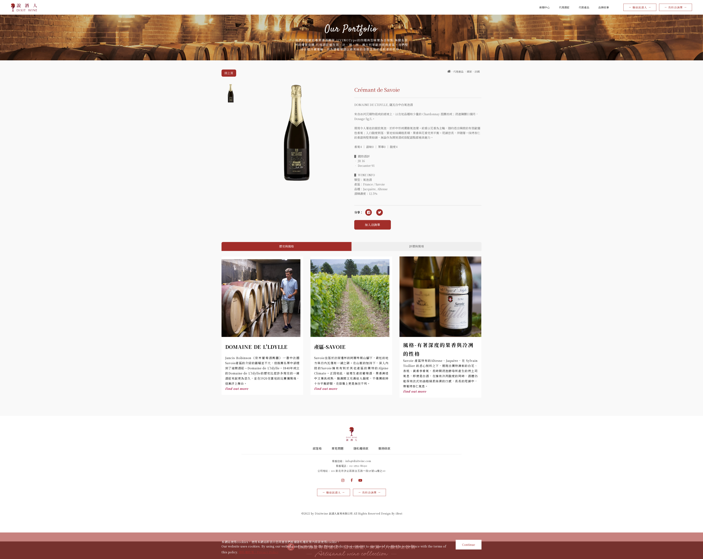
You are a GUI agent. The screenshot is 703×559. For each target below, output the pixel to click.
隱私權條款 (361, 448)
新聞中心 (544, 7)
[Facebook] (351, 480)
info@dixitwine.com (358, 461)
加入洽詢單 (372, 225)
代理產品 (458, 71)
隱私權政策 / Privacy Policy (259, 552)
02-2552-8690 (358, 466)
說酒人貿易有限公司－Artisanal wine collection (24, 7)
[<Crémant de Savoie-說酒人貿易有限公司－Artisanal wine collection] (368, 212)
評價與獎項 (416, 246)
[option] (351, 37)
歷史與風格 (286, 246)
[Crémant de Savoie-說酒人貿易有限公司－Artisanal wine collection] (379, 212)
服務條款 (384, 448)
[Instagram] (343, 480)
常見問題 (338, 448)
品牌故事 (603, 7)
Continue (468, 545)
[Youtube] (360, 480)
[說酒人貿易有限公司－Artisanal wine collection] (449, 71)
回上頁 (228, 73)
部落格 (317, 448)
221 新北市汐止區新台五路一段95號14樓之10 (358, 470)
